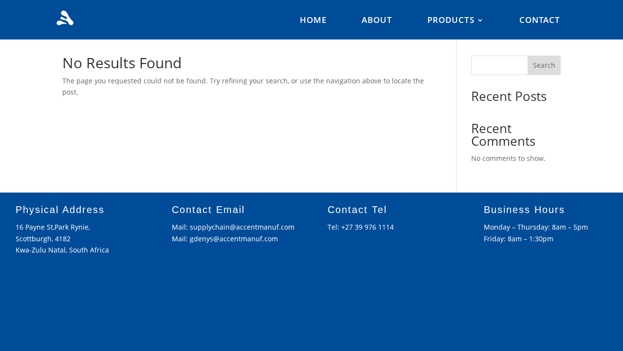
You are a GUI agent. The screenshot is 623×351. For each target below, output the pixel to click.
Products (451, 21)
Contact (539, 21)
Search (544, 65)
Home (313, 21)
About (377, 21)
